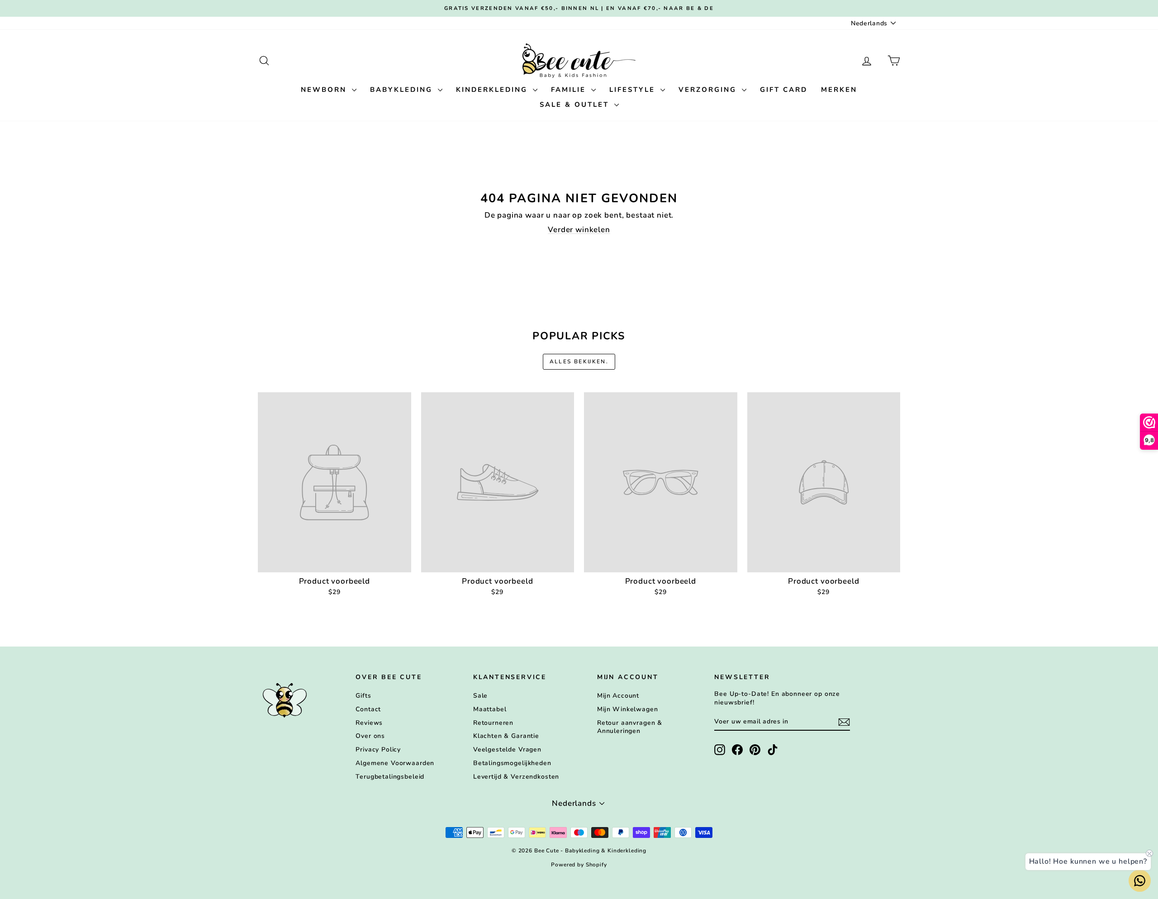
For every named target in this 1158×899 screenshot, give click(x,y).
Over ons (370, 736)
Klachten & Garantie (506, 736)
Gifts (363, 695)
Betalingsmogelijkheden (512, 763)
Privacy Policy (378, 749)
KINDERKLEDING (493, 89)
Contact (368, 709)
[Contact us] (1140, 881)
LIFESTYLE (633, 89)
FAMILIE (570, 89)
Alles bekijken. (579, 361)
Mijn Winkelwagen (627, 709)
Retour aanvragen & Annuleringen (629, 726)
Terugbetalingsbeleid (390, 776)
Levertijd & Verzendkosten (516, 776)
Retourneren (493, 722)
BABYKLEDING (403, 89)
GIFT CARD (783, 89)
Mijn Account (618, 695)
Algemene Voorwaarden (395, 763)
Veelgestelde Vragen (507, 749)
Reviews (369, 722)
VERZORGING (709, 89)
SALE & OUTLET (576, 104)
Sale (480, 695)
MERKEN (839, 89)
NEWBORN (325, 89)
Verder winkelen (579, 229)
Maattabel (490, 709)
